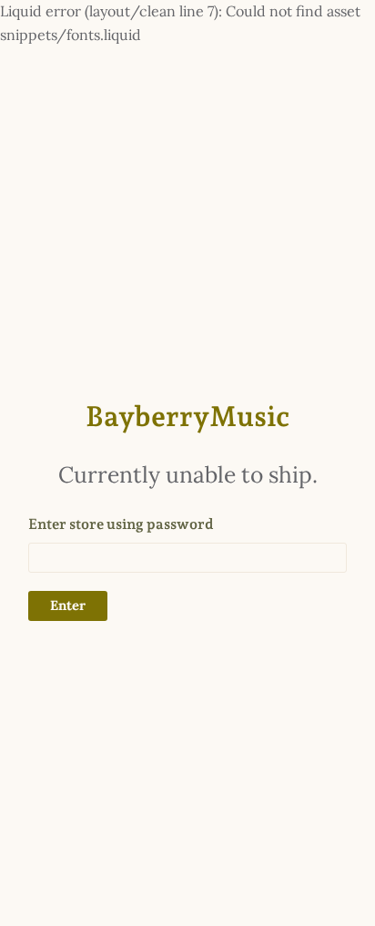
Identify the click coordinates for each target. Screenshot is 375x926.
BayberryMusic (187, 416)
